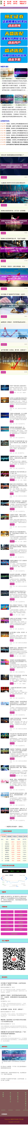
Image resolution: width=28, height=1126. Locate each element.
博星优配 (12, 450)
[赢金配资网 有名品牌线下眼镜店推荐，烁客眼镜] (5, 856)
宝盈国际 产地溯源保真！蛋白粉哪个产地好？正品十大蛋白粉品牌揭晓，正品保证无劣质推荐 (18, 750)
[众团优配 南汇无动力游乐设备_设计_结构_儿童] (5, 473)
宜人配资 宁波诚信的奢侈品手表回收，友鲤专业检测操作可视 (18, 895)
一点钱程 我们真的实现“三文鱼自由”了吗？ (18, 688)
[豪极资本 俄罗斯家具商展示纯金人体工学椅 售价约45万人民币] (5, 870)
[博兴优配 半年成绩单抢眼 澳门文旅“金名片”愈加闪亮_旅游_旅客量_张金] (5, 443)
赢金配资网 (12, 862)
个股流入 (14, 978)
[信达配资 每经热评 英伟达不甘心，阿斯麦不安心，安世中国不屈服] (5, 593)
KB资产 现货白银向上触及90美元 (18, 385)
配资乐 (11, 683)
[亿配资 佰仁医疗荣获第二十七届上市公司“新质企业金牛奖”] (5, 620)
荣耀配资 (12, 847)
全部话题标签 (14, 1076)
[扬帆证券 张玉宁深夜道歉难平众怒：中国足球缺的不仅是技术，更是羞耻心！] (5, 533)
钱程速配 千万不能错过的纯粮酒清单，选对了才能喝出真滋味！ (18, 926)
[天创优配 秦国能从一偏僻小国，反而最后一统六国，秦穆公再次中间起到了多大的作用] (5, 810)
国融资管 (12, 891)
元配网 (11, 568)
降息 (7, 1064)
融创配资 (21, 1068)
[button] (2, 1020)
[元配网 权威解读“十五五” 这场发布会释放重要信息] (5, 562)
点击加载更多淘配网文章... (14, 969)
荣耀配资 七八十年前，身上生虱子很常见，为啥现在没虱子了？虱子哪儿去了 (18, 838)
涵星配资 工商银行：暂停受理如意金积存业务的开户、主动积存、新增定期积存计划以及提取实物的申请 (18, 704)
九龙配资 (4, 205)
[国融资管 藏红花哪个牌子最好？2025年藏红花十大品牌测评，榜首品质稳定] (5, 884)
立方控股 (7, 1002)
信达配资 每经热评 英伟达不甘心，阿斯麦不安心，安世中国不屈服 (18, 591)
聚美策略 (12, 509)
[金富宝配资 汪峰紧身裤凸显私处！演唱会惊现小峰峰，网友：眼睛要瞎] (5, 768)
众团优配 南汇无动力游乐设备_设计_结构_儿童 (18, 472)
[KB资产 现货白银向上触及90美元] (5, 387)
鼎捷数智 (7, 992)
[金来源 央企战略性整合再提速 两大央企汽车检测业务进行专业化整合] (5, 400)
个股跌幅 (9, 978)
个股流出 (20, 978)
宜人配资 (12, 903)
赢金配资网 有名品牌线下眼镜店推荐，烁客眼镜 (18, 854)
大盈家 (11, 726)
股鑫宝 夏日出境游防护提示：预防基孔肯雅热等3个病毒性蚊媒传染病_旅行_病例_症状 (18, 485)
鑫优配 (11, 787)
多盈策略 (12, 466)
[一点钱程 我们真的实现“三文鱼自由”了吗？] (5, 689)
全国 (7, 1061)
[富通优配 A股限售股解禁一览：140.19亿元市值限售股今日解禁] (5, 428)
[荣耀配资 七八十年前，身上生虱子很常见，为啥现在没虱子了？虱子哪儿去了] (5, 839)
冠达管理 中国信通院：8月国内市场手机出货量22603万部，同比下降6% (18, 576)
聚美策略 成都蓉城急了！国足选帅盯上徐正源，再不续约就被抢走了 (18, 501)
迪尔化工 (7, 996)
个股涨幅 (3, 979)
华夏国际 (12, 554)
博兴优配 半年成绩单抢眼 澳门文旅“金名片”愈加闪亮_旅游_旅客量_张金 (18, 442)
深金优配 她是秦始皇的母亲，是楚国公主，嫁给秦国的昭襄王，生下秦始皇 (18, 794)
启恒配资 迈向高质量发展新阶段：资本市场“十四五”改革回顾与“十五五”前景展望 (18, 661)
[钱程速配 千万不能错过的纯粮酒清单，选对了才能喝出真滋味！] (5, 928)
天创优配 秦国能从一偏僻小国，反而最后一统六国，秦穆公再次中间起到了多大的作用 (18, 810)
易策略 (3, 233)
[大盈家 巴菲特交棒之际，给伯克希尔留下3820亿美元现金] (5, 720)
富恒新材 (7, 988)
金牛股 (3, 372)
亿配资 (11, 626)
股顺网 (11, 655)
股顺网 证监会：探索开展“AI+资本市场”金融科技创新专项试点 (18, 648)
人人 (7, 1054)
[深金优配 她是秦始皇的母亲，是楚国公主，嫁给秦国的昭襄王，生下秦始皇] (5, 795)
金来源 (11, 406)
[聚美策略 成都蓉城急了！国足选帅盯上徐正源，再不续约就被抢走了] (5, 503)
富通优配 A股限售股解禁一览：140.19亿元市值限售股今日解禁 (17, 427)
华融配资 (21, 1064)
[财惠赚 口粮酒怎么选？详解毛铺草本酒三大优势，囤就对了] (5, 940)
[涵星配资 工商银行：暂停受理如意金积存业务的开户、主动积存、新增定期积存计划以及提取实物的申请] (5, 703)
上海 (7, 1057)
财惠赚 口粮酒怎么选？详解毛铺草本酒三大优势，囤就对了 (18, 939)
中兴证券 (12, 743)
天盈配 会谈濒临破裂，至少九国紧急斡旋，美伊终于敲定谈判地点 (18, 414)
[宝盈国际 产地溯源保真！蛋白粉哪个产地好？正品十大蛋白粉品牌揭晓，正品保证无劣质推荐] (5, 751)
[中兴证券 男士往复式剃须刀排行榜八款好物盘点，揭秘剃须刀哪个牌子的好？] (5, 735)
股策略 (3, 261)
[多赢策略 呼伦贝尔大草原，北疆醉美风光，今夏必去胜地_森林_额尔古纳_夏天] (5, 458)
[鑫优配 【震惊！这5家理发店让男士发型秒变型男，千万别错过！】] (5, 781)
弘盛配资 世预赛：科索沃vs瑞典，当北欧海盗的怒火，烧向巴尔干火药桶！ (18, 516)
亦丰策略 (4, 316)
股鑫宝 (11, 493)
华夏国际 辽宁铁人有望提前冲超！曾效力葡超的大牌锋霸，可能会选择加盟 (18, 546)
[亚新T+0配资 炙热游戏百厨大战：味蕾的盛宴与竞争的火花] (7, 72)
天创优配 (12, 818)
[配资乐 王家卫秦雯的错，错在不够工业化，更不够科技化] (5, 677)
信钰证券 (12, 833)
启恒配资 (12, 669)
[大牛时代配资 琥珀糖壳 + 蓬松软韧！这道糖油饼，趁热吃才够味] (5, 912)
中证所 (7, 1068)
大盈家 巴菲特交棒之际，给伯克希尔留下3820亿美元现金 (18, 719)
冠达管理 (12, 584)
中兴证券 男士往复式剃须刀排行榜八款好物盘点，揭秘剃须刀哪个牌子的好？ (18, 735)
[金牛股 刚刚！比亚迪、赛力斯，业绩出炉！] (14, 361)
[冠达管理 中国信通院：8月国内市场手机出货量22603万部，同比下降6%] (5, 576)
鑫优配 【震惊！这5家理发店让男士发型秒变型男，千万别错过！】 (18, 780)
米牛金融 (12, 960)
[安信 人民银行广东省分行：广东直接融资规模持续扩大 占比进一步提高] (5, 607)
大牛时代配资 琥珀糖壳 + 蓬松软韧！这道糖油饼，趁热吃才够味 (18, 911)
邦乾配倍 (21, 1057)
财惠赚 (11, 946)
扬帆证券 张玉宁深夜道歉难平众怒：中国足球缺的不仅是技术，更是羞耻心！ (18, 533)
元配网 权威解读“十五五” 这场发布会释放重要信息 (18, 561)
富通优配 (12, 435)
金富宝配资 (12, 775)
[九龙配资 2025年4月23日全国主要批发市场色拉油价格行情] (7, 99)
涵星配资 (4, 344)
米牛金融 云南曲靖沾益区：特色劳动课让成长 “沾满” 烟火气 (18, 952)
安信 (11, 614)
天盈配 (11, 421)
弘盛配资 (12, 524)
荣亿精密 (7, 1000)
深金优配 (12, 802)
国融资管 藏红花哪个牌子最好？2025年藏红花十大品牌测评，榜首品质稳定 (18, 883)
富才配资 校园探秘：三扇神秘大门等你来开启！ (14, 114)
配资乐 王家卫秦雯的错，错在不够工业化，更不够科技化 (18, 676)
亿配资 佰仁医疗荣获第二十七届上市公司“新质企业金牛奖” (18, 619)
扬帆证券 (12, 541)
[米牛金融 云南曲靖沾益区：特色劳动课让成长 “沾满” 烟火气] (5, 954)
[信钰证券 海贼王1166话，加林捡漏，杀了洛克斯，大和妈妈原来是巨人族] (5, 826)
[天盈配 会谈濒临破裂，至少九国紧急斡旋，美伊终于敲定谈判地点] (5, 415)
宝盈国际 (12, 758)
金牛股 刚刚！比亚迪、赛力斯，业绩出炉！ (14, 350)
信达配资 (12, 599)
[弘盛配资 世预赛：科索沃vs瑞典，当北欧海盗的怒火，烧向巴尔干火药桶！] (5, 516)
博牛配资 (4, 288)
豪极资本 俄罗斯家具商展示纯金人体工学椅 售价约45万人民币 (18, 868)
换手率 (25, 978)
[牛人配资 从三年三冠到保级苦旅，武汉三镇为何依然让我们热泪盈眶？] (21, 99)
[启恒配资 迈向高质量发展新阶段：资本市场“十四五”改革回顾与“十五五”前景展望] (5, 662)
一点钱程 (12, 695)
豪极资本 (12, 876)
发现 (21, 1071)
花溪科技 (7, 986)
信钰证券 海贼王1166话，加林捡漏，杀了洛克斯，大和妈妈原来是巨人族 (18, 825)
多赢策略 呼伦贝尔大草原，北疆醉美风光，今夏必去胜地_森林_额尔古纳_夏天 (18, 458)
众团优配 (12, 479)
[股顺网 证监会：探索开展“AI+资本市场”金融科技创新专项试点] (5, 649)
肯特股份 (7, 998)
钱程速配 (12, 934)
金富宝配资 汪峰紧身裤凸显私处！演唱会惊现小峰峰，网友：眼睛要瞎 (18, 767)
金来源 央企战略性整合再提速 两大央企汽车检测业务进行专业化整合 (18, 398)
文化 (21, 1061)
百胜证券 (4, 177)
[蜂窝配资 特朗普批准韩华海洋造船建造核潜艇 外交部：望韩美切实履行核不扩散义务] (21, 72)
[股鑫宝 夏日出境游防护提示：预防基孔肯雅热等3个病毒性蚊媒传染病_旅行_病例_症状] (5, 486)
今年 (21, 1054)
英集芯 (7, 994)
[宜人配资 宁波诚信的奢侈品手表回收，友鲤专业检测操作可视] (5, 897)
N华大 (7, 984)
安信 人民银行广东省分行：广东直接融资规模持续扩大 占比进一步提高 (18, 606)
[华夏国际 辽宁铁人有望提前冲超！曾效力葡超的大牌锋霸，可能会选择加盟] (5, 547)
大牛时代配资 (13, 918)
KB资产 (11, 392)
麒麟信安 (7, 990)
